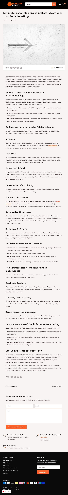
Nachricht (6, 465)
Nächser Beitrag (56, 386)
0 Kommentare (58, 67)
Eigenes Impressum (8, 460)
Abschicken (42, 472)
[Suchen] (54, 4)
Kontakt (5, 473)
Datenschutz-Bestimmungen (11, 470)
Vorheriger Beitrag (12, 386)
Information (6, 463)
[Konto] (60, 4)
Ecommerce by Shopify (13, 489)
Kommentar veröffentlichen (16, 427)
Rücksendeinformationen (10, 468)
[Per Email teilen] (21, 67)
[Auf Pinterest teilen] (14, 67)
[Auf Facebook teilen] (11, 67)
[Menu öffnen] (4, 4)
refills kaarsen (52, 145)
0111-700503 (43, 437)
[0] (63, 4)
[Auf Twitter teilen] (18, 67)
